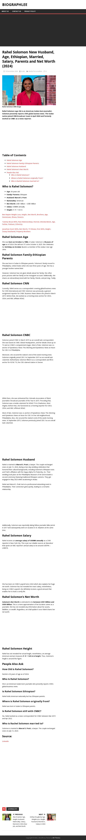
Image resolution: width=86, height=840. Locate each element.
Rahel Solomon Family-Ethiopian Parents (23, 163)
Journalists (12, 809)
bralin (23, 71)
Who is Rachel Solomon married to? (25, 181)
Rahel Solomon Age (14, 160)
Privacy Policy (30, 11)
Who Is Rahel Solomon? (20, 175)
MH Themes (56, 838)
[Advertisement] (43, 30)
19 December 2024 (11, 71)
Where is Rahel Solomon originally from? (27, 178)
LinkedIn (5, 741)
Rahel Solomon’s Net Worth (17, 169)
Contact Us (16, 11)
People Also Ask (13, 172)
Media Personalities (35, 71)
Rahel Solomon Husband (16, 166)
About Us (5, 11)
